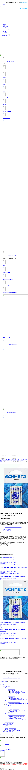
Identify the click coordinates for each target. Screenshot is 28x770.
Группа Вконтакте (4, 6)
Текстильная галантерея (8, 285)
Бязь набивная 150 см (15, 707)
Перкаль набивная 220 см (16, 698)
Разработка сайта (3, 681)
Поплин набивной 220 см (16, 691)
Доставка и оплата (9, 27)
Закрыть (2, 684)
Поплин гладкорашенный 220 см (17, 692)
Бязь (4, 91)
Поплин (4, 70)
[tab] (15, 529)
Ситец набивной (6, 118)
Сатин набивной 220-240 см (14, 702)
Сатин (4, 84)
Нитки (4, 265)
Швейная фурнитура (12, 459)
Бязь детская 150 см (14, 709)
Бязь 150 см (10, 706)
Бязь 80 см (10, 705)
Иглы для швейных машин (6, 460)
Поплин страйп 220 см (15, 693)
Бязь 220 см (10, 712)
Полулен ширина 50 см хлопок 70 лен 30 (17, 719)
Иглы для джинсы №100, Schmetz (9, 559)
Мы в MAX (2, 4)
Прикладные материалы (8, 279)
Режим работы (8, 28)
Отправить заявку (4, 35)
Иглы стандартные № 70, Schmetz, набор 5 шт (13, 576)
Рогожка (4, 104)
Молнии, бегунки (6, 272)
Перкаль (4, 77)
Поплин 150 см (11, 689)
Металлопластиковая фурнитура (10, 292)
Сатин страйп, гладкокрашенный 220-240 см (18, 703)
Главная (2, 459)
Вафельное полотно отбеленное (15, 718)
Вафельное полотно (7, 97)
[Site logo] (10, 22)
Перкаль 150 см (11, 696)
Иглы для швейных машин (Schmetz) (13, 527)
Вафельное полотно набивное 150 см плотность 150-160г (16, 717)
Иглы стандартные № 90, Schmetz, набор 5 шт (13, 622)
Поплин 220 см (11, 690)
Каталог (6, 459)
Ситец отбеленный (7, 111)
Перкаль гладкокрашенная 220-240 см (18, 699)
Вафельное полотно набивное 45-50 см (16, 715)
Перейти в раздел (6, 337)
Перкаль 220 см (11, 697)
